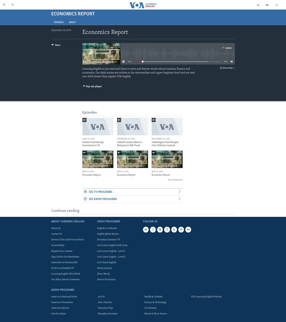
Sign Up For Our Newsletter (65, 257)
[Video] (267, 5)
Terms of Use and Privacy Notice (67, 240)
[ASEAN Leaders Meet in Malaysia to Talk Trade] (132, 126)
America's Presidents (62, 302)
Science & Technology (155, 302)
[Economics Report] (97, 159)
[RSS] (174, 229)
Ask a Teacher (105, 302)
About (72, 22)
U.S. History (150, 308)
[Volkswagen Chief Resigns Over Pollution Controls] (167, 126)
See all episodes (175, 180)
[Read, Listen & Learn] (276, 5)
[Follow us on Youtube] (160, 229)
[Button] (55, 46)
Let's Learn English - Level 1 (111, 251)
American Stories (60, 308)
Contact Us (56, 234)
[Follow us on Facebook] (146, 229)
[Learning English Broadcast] (258, 5)
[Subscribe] (188, 229)
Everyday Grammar (108, 314)
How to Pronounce (106, 279)
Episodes (59, 22)
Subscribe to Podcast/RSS (64, 262)
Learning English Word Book (65, 274)
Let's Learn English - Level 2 (111, 257)
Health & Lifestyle (153, 297)
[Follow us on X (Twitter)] (153, 229)
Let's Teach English (106, 262)
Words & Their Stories (155, 314)
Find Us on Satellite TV (62, 268)
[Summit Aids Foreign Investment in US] (97, 126)
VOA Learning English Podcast (206, 297)
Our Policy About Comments (65, 279)
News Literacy (104, 268)
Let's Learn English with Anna (112, 245)
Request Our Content (61, 251)
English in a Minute (107, 228)
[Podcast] (181, 229)
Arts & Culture (58, 314)
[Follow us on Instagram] (167, 229)
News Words (103, 274)
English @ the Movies (108, 234)
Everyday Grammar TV (108, 240)
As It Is (101, 297)
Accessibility (57, 245)
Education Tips (105, 308)
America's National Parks (64, 297)
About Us (56, 228)
